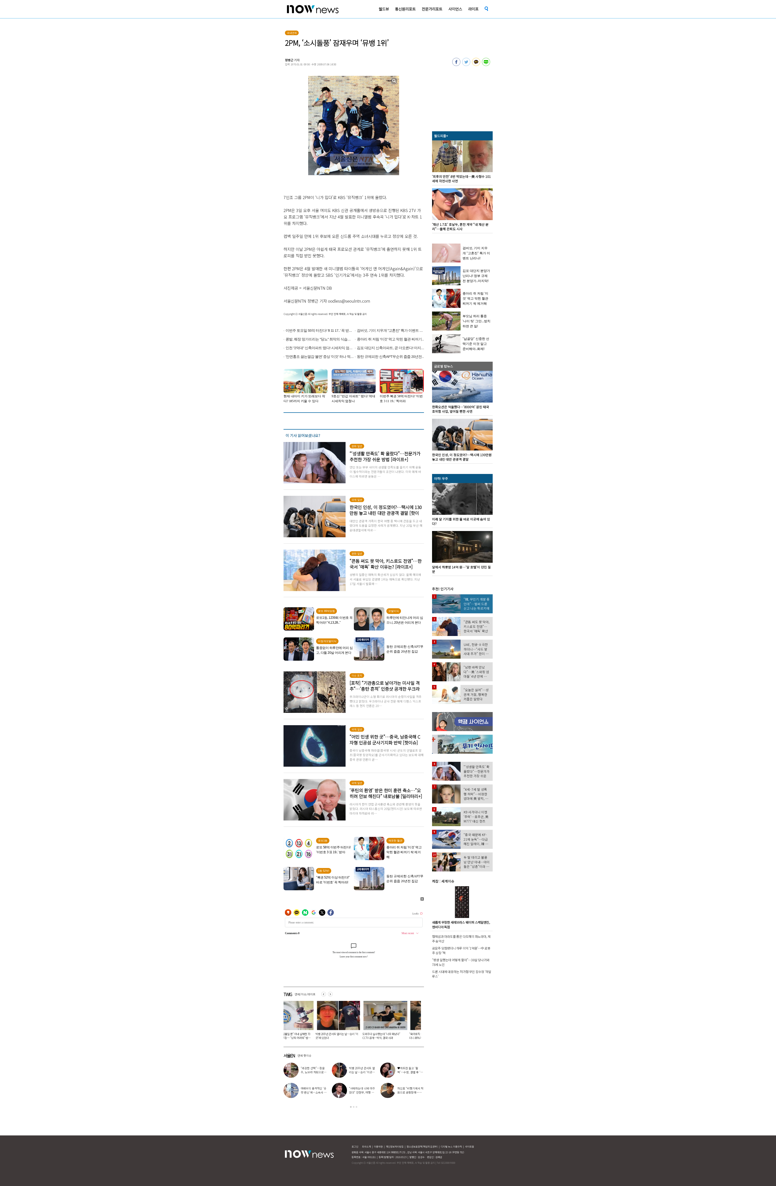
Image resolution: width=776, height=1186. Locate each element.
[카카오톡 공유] (476, 65)
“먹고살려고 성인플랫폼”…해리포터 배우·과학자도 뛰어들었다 (397, 1036)
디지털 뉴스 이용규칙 (451, 1146)
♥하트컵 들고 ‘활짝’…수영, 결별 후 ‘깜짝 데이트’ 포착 (286, 1072)
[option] (304, 1021)
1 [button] (351, 1107)
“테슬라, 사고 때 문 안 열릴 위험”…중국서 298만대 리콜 (351, 1036)
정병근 (289, 60)
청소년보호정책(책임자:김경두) (422, 1146)
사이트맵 (469, 1146)
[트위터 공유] (466, 65)
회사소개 (366, 1146)
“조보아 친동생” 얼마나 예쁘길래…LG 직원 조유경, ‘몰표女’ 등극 (378, 1072)
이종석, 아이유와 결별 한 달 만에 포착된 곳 (329, 1070)
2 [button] (353, 1107)
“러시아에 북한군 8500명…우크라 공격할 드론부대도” (304, 1036)
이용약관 (378, 1146)
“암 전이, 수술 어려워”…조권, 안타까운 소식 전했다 (328, 1092)
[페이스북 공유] (456, 65)
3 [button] (356, 1107)
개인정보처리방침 (395, 1146)
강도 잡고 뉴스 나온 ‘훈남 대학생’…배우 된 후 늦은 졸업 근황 (377, 1092)
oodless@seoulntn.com (349, 301)
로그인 (355, 1146)
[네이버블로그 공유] (486, 65)
